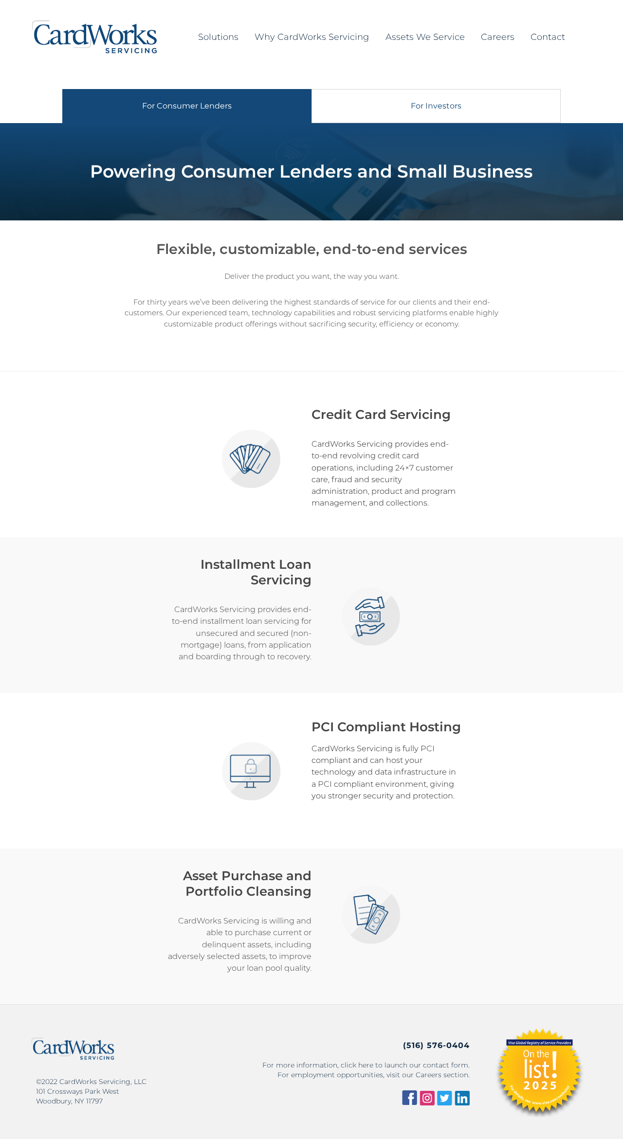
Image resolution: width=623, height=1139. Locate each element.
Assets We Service (425, 37)
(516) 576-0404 (436, 1045)
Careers (497, 37)
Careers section (442, 1074)
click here (357, 1065)
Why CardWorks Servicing (312, 37)
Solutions (218, 37)
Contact (548, 37)
